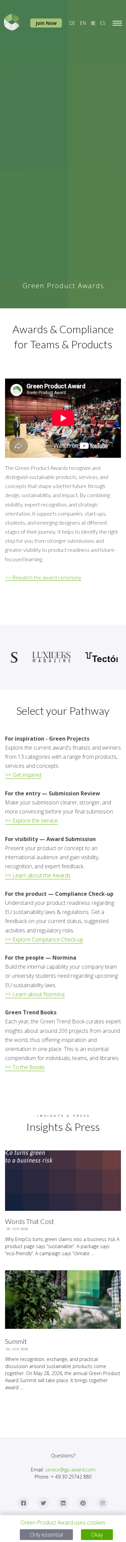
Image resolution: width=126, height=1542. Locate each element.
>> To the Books (25, 1067)
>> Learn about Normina (35, 994)
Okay (97, 1534)
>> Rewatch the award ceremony (43, 577)
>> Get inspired (23, 775)
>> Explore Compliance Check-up (44, 939)
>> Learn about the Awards (38, 875)
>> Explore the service (31, 820)
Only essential (46, 1534)
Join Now (46, 23)
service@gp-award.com (70, 1469)
